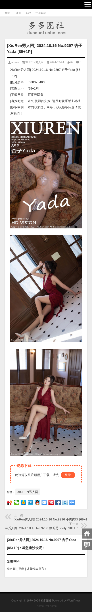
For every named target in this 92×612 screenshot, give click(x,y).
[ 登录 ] (21, 568)
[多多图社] (46, 28)
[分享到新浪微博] (10, 502)
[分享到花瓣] (51, 502)
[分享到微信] (16, 502)
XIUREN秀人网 (34, 62)
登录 (68, 475)
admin (15, 62)
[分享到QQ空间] (23, 502)
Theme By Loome (46, 606)
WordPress (74, 600)
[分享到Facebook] (58, 502)
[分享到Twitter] (65, 502)
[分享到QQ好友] (37, 502)
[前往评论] (87, 545)
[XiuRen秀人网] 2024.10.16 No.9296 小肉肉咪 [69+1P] (52, 519)
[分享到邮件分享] (44, 502)
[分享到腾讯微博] (30, 502)
